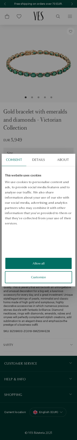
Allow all (38, 263)
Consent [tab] (14, 159)
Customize (38, 277)
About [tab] (63, 159)
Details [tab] (38, 159)
